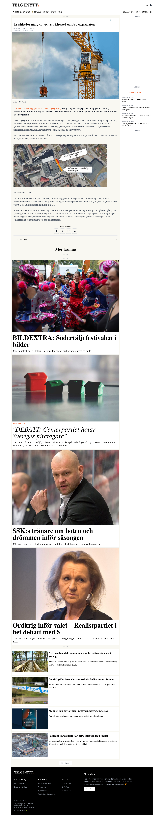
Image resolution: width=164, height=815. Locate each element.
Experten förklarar (21, 787)
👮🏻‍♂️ (36, 12)
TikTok (66, 787)
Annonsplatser (19, 783)
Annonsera (42, 787)
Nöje (60, 12)
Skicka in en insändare (46, 794)
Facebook (67, 791)
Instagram (67, 783)
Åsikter (46, 12)
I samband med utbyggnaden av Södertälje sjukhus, (37, 108)
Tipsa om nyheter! (44, 783)
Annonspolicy (20, 800)
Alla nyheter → (65, 763)
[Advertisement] (136, 51)
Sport (53, 12)
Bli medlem (89, 789)
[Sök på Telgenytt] (147, 5)
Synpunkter (42, 791)
